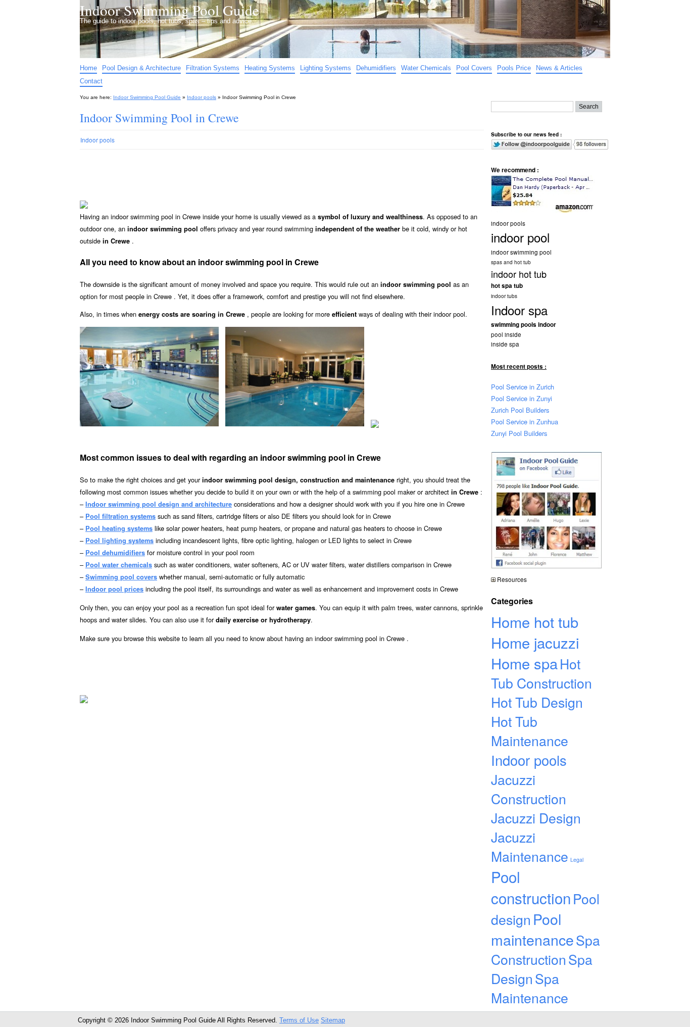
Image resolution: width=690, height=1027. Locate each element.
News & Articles (559, 68)
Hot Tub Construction (541, 673)
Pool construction (531, 887)
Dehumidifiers (376, 68)
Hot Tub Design (537, 702)
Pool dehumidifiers (115, 552)
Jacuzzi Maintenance (529, 846)
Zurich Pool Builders (520, 410)
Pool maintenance (532, 929)
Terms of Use (299, 1020)
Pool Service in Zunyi (521, 398)
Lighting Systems (325, 68)
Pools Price (514, 68)
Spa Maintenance (529, 988)
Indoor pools (201, 97)
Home (88, 68)
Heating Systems (269, 68)
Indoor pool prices (114, 589)
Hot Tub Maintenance (529, 731)
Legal (576, 859)
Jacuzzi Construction (528, 789)
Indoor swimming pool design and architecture (158, 504)
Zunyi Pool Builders (519, 433)
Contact (91, 81)
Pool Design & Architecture (141, 68)
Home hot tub (534, 621)
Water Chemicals (426, 68)
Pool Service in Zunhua (524, 421)
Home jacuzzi (535, 642)
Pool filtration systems (120, 516)
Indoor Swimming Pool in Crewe (159, 118)
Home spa (524, 663)
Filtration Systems (212, 68)
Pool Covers (474, 68)
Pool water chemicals (118, 564)
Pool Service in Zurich (522, 387)
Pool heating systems (119, 528)
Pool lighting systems (119, 540)
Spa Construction (545, 950)
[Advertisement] (274, 186)
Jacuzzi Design (536, 817)
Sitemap (333, 1020)
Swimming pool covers (121, 576)
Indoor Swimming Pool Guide (169, 10)
